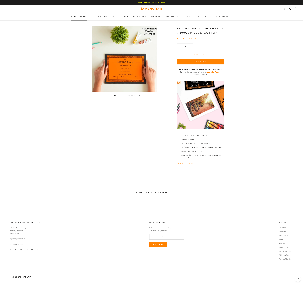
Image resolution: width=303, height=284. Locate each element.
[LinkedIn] (37, 249)
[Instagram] (21, 249)
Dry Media (139, 17)
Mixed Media (99, 17)
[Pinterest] (192, 163)
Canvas (156, 17)
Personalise (283, 235)
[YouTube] (32, 249)
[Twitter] (189, 163)
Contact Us (283, 232)
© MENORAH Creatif (20, 277)
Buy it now (200, 62)
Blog (281, 239)
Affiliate (282, 243)
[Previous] (110, 95)
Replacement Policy (286, 251)
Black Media (120, 17)
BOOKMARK (172, 17)
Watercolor (79, 17)
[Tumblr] (43, 249)
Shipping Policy (285, 255)
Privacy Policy (284, 247)
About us (282, 228)
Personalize (224, 17)
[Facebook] (186, 163)
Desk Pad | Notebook (197, 17)
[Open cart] (296, 8)
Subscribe (158, 244)
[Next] (139, 95)
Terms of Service (285, 259)
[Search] (290, 8)
